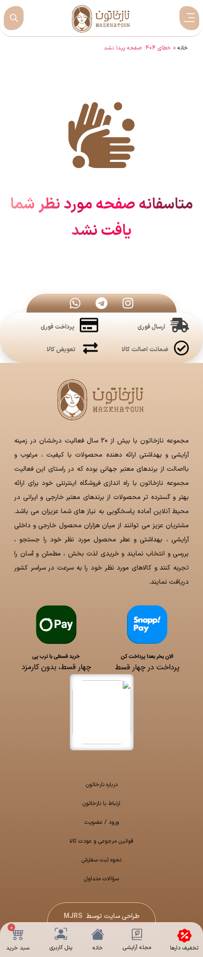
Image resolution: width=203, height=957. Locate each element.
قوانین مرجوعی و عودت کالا (101, 841)
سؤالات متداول (101, 879)
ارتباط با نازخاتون (101, 803)
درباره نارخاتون (102, 784)
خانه (183, 48)
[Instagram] (127, 303)
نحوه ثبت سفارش (101, 860)
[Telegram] (101, 303)
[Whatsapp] (75, 303)
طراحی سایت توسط (102, 916)
